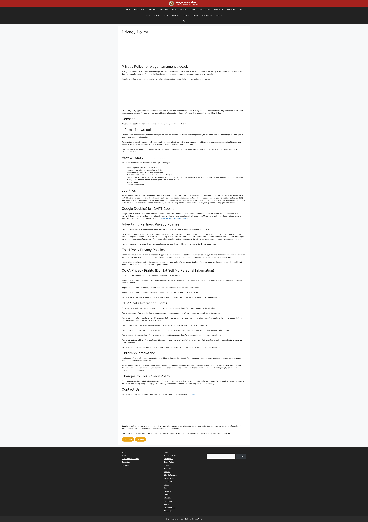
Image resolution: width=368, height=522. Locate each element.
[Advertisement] (179, 51)
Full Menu (140, 439)
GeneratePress (197, 519)
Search (209, 452)
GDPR (124, 455)
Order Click (128, 439)
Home (128, 9)
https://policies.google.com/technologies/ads (174, 218)
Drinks (166, 15)
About (124, 452)
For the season (139, 9)
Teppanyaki (231, 9)
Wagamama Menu (186, 2)
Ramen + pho (218, 9)
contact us (191, 394)
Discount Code (207, 15)
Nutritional (185, 15)
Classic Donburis (204, 9)
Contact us (126, 462)
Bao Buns (183, 9)
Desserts (157, 15)
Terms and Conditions (130, 459)
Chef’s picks (151, 9)
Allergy (195, 15)
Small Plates (163, 9)
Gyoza (174, 9)
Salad (240, 9)
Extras (148, 15)
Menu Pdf (219, 15)
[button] (184, 21)
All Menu (175, 15)
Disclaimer (126, 465)
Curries (192, 9)
